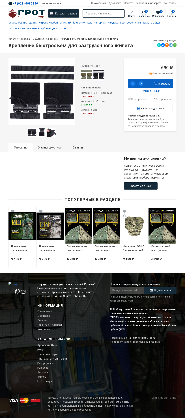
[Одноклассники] (167, 45)
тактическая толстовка (23, 28)
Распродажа (45, 363)
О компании (98, 3)
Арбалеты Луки (47, 345)
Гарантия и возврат (148, 3)
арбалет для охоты (53, 28)
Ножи (40, 349)
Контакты (170, 3)
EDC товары (45, 381)
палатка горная (96, 22)
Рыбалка (42, 367)
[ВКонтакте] (163, 45)
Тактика (42, 372)
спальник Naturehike (72, 22)
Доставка (115, 3)
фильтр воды (151, 22)
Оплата (128, 3)
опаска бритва (17, 22)
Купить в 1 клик (150, 91)
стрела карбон (48, 22)
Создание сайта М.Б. (164, 397)
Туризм (41, 376)
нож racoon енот (130, 22)
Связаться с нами (141, 186)
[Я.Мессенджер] (159, 45)
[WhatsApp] (175, 45)
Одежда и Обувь (47, 354)
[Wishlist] (13, 212)
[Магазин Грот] (26, 13)
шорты (33, 22)
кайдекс (113, 22)
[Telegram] (171, 45)
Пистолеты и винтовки (52, 358)
